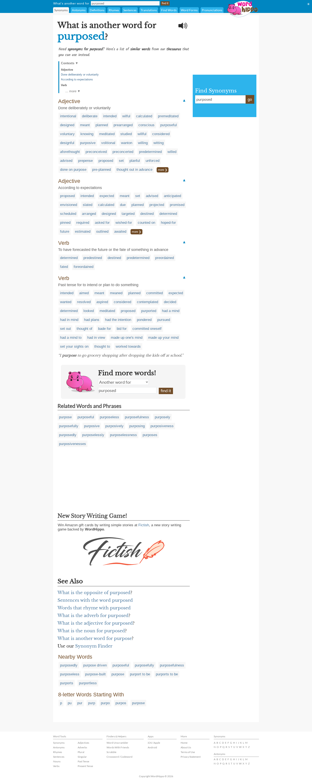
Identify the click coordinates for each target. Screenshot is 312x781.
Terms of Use (188, 752)
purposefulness (137, 417)
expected (107, 196)
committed (154, 293)
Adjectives (83, 742)
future (64, 232)
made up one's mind (126, 338)
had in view (96, 338)
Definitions (97, 10)
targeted (128, 214)
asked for (102, 223)
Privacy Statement (191, 756)
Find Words (169, 10)
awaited (120, 232)
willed (171, 152)
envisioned (68, 205)
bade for (104, 329)
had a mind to (71, 338)
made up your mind (163, 338)
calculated (144, 116)
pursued (163, 320)
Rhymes (114, 10)
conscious (146, 125)
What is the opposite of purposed (94, 592)
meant (85, 125)
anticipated (172, 196)
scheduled (68, 214)
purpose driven (95, 665)
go (250, 99)
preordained (164, 258)
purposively (114, 426)
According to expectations (77, 79)
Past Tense (83, 761)
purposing (137, 426)
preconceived (96, 152)
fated (64, 267)
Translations (149, 10)
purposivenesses (72, 444)
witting (158, 143)
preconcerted (122, 152)
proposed (105, 161)
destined (147, 214)
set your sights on (74, 346)
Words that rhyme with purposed (94, 607)
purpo (105, 703)
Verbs (56, 766)
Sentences (129, 10)
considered (161, 134)
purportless (88, 683)
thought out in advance (134, 170)
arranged (89, 214)
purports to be (167, 674)
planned (102, 125)
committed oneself (147, 329)
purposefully (68, 426)
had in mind (69, 320)
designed (67, 125)
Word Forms (189, 10)
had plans (91, 320)
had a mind (170, 311)
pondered (144, 320)
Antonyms (79, 10)
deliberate (89, 116)
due (123, 205)
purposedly (67, 435)
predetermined (150, 152)
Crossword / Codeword (119, 756)
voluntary (67, 134)
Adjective (67, 69)
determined (168, 214)
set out (65, 329)
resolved (84, 302)
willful (142, 134)
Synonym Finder (93, 646)
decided (170, 302)
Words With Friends (118, 747)
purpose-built (95, 674)
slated (87, 205)
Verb (64, 85)
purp (91, 703)
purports (66, 683)
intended (110, 116)
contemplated (147, 302)
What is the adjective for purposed (95, 623)
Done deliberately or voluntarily (80, 74)
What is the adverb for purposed (93, 615)
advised (66, 161)
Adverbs (82, 747)
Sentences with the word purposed (95, 600)
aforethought (70, 152)
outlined (102, 232)
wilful (126, 116)
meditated (107, 134)
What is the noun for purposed (91, 630)
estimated (82, 232)
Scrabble (111, 752)
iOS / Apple (154, 742)
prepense (85, 161)
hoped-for (168, 223)
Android (152, 747)
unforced (152, 161)
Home (184, 742)
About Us (186, 747)
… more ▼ (72, 91)
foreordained (83, 267)
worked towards (128, 346)
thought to (102, 346)
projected (156, 205)
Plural (81, 752)
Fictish (143, 525)
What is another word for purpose (95, 638)
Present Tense (85, 766)
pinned (65, 223)
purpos (120, 703)
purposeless (109, 417)
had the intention (118, 320)
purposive (88, 143)
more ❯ (162, 169)
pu (70, 703)
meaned (116, 293)
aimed (84, 293)
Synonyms (61, 10)
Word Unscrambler (117, 742)
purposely (162, 417)
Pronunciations (212, 10)
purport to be (140, 674)
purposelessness (123, 435)
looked (88, 311)
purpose (65, 417)
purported (148, 311)
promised (177, 205)
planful (134, 161)
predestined (92, 258)
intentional (68, 116)
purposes (150, 435)
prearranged (123, 125)
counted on (146, 223)
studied (126, 134)
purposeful (168, 125)
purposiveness (162, 426)
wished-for (123, 223)
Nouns (56, 761)
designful (67, 143)
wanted (65, 302)
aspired (102, 302)
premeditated (168, 116)
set (121, 161)
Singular (82, 756)
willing (143, 143)
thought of (84, 329)
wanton (126, 143)
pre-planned (101, 170)
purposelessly (93, 435)
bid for (122, 329)
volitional (108, 143)
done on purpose (73, 170)
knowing (86, 134)
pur (79, 703)
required (82, 223)
